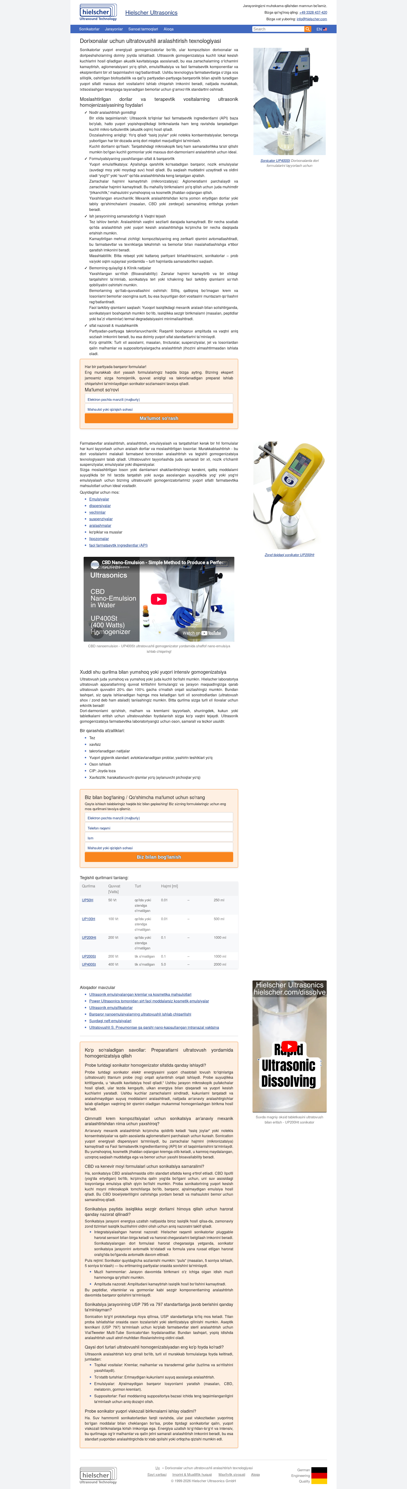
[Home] (98, 11)
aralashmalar (100, 525)
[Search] (307, 29)
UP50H (87, 899)
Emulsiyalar (99, 499)
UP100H (88, 918)
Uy (157, 1467)
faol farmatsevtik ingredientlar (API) (118, 545)
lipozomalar (99, 538)
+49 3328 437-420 (313, 12)
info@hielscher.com (312, 18)
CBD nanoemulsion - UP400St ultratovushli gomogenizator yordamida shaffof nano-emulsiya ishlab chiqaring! (159, 648)
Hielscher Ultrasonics (151, 12)
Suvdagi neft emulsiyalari (110, 1020)
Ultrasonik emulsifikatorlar (111, 1007)
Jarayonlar (114, 29)
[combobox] (278, 29)
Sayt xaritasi (157, 1474)
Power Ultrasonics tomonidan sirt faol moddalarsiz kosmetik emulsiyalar (149, 1001)
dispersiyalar (100, 505)
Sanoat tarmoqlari (143, 29)
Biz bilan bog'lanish (159, 857)
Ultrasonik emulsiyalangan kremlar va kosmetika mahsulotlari (140, 994)
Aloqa (169, 29)
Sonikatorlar (89, 29)
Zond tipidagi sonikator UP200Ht (289, 554)
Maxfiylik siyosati (232, 1474)
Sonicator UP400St (275, 160)
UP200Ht (89, 937)
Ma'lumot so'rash (159, 418)
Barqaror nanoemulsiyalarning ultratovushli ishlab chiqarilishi (140, 1014)
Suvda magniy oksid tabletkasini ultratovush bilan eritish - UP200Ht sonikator (289, 1119)
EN (319, 29)
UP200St (89, 956)
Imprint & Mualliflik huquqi (192, 1474)
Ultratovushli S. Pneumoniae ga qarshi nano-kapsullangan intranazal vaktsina (154, 1027)
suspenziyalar (101, 518)
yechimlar (97, 512)
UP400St (89, 964)
